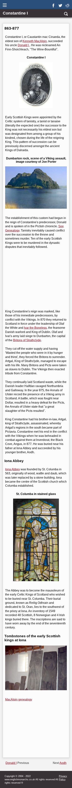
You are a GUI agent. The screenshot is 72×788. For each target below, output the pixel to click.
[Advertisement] (36, 279)
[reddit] (68, 4)
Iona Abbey (12, 469)
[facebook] (54, 4)
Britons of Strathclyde (27, 340)
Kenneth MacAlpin (35, 41)
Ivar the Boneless (35, 327)
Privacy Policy (63, 778)
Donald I (24, 45)
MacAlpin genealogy (18, 699)
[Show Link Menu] (5, 5)
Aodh (62, 762)
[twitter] (61, 4)
